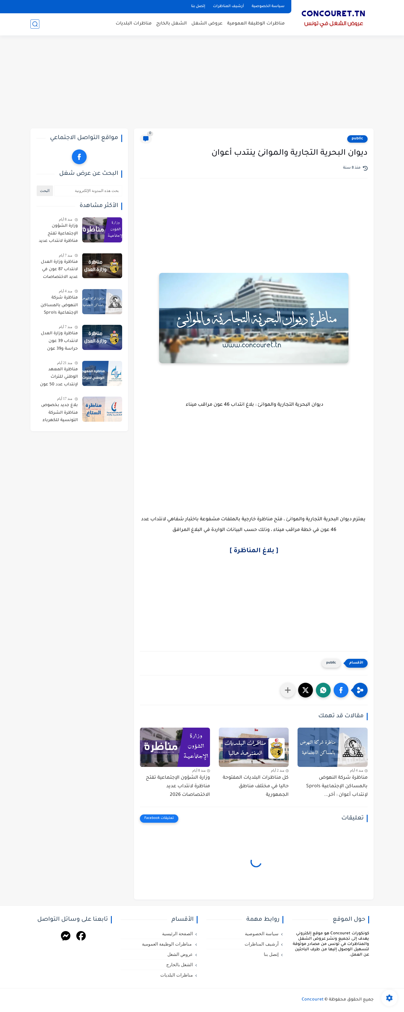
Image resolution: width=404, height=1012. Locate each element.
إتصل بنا (198, 6)
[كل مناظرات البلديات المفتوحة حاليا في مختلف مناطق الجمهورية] (254, 747)
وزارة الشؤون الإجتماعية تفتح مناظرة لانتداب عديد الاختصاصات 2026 (178, 786)
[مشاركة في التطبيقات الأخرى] (287, 690)
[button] (341, 690)
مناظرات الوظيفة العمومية (256, 23)
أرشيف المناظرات (228, 6)
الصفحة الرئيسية (177, 933)
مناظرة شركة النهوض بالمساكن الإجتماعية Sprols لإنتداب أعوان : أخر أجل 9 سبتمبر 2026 (59, 306)
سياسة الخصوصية (268, 6)
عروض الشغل (207, 23)
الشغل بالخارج (171, 23)
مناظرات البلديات (134, 23)
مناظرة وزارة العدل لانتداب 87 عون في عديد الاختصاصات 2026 (59, 270)
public (357, 139)
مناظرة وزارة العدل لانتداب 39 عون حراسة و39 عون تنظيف (59, 342)
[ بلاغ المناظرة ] (254, 551)
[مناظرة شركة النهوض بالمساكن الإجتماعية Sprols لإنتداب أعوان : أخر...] (333, 747)
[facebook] (79, 156)
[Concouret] (334, 17)
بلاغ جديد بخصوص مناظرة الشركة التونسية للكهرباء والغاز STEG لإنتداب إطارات (59, 414)
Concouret (313, 1000)
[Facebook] (81, 937)
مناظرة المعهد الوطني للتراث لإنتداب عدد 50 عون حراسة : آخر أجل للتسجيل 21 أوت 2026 (59, 378)
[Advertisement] (202, 82)
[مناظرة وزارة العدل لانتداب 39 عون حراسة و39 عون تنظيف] (102, 337)
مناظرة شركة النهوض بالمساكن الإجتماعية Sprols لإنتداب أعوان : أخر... (337, 786)
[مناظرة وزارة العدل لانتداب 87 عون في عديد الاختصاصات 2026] (102, 265)
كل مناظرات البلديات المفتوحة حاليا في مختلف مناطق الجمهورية (256, 786)
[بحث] (34, 24)
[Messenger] (65, 937)
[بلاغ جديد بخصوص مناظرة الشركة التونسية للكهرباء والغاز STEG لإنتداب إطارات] (102, 409)
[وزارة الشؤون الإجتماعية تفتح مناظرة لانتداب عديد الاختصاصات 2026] (175, 747)
